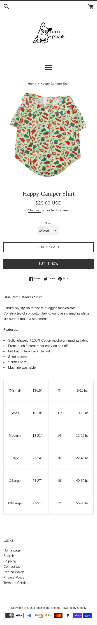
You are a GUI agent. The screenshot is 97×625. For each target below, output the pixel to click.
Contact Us (11, 566)
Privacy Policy (14, 577)
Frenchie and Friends (47, 607)
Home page (12, 550)
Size (48, 223)
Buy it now (48, 263)
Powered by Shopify (74, 607)
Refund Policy (13, 572)
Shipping (34, 210)
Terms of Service (15, 583)
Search (8, 556)
